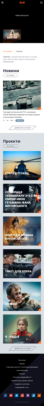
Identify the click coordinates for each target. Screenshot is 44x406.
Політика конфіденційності (22, 377)
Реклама (22, 374)
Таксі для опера (18, 271)
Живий (11, 304)
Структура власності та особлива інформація (22, 367)
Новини (19, 51)
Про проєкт (7, 51)
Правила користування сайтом (22, 381)
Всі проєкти (11, 146)
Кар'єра (22, 364)
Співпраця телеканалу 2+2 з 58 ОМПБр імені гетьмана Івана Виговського (21, 199)
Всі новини (10, 75)
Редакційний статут (22, 387)
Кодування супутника (22, 384)
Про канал (22, 360)
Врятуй (19, 120)
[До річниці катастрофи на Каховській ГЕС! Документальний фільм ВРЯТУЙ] (12, 34)
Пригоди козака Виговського (19, 236)
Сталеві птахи (17, 173)
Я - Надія (12, 336)
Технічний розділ (22, 370)
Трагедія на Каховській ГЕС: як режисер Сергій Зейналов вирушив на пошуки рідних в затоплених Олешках (21, 114)
